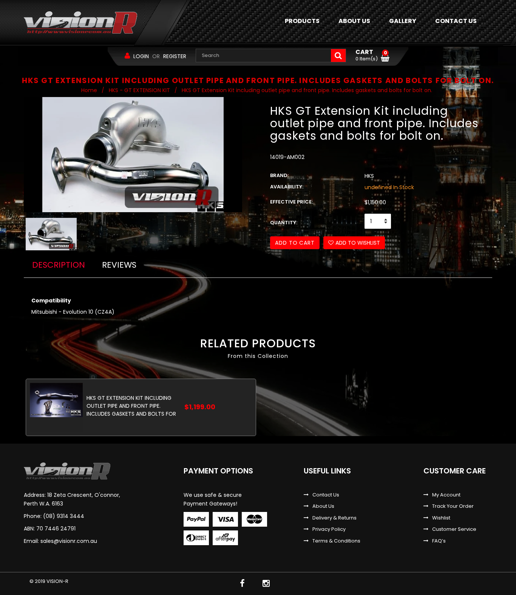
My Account (446, 495)
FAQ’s (439, 541)
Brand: (279, 175)
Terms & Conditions (336, 541)
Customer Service (454, 529)
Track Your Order (453, 506)
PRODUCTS (302, 21)
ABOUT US (354, 21)
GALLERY (402, 21)
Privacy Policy (329, 529)
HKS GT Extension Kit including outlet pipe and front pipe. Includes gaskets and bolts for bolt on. (131, 405)
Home (89, 90)
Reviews (119, 265)
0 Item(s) (371, 55)
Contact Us (325, 495)
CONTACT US (456, 21)
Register (174, 56)
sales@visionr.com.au (68, 541)
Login (141, 56)
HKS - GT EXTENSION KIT (139, 90)
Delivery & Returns (334, 518)
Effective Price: (291, 202)
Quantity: (283, 222)
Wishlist (441, 518)
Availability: (286, 186)
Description (58, 265)
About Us (323, 506)
